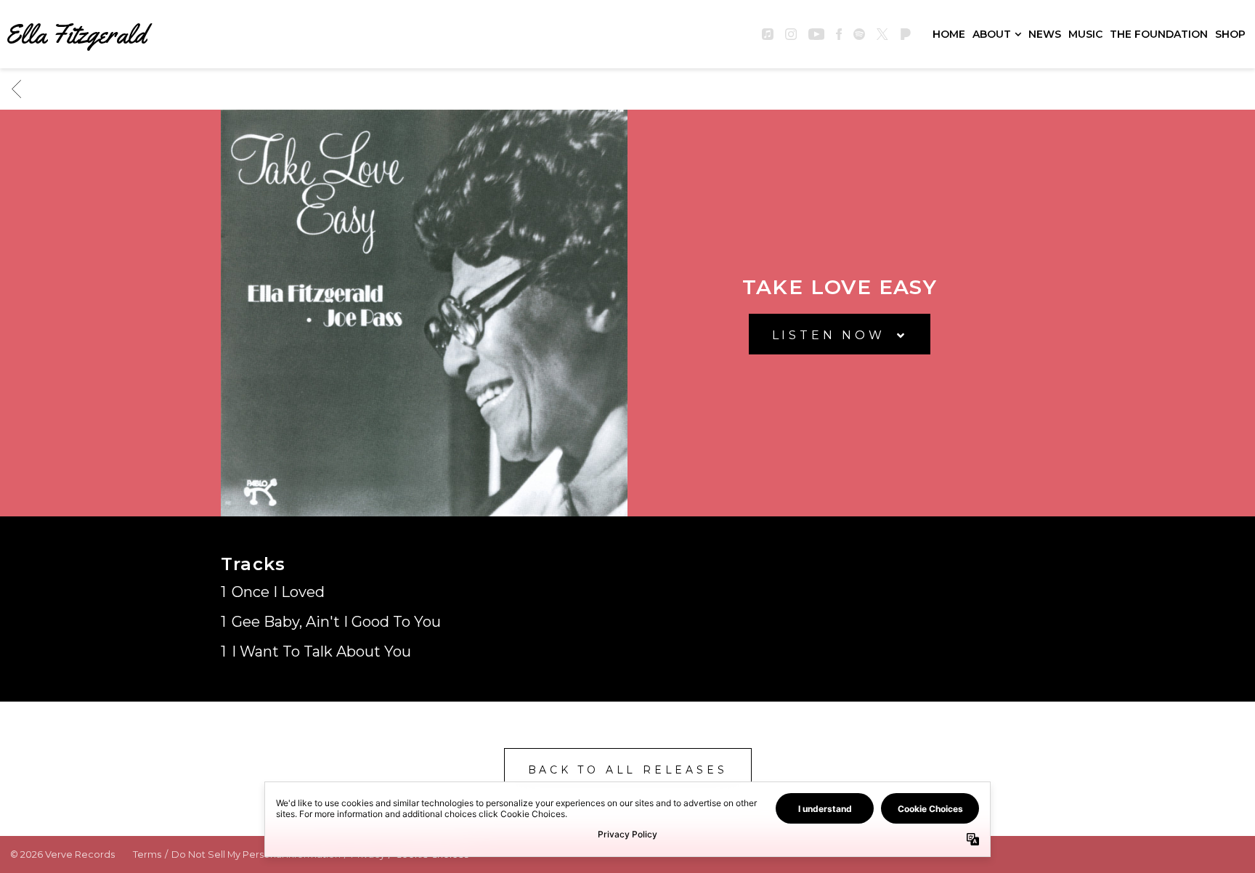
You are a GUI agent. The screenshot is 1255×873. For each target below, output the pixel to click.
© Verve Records (62, 854)
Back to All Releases (628, 769)
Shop (1230, 34)
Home (949, 34)
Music (1085, 34)
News (1044, 34)
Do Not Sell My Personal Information (256, 854)
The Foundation (1159, 34)
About (991, 34)
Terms (147, 854)
